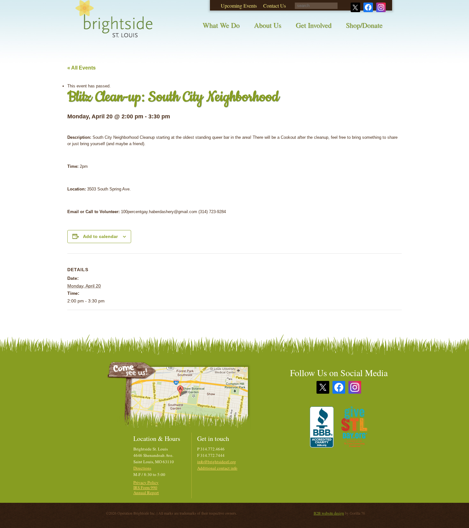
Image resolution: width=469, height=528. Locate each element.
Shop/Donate (364, 25)
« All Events (81, 68)
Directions (142, 468)
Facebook (338, 387)
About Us (267, 25)
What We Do (221, 25)
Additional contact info (217, 468)
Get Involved (313, 25)
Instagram (354, 387)
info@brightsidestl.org (216, 462)
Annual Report (146, 492)
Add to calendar (100, 236)
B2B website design (329, 513)
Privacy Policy (146, 482)
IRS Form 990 (145, 487)
